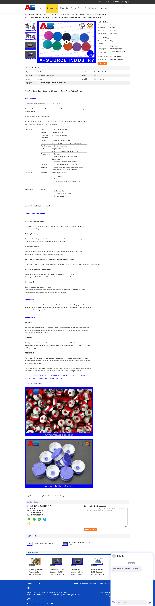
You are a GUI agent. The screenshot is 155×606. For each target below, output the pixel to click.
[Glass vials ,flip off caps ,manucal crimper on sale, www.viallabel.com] (66, 42)
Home (41, 8)
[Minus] (149, 556)
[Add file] (113, 602)
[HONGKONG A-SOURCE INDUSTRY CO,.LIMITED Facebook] (28, 587)
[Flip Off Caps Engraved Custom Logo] (65, 543)
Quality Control (91, 8)
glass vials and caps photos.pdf (37, 206)
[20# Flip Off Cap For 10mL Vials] (29, 543)
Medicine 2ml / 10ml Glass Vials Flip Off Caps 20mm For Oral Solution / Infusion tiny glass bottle (57, 574)
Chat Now (116, 2)
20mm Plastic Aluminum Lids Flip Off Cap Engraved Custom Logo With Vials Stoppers (77, 574)
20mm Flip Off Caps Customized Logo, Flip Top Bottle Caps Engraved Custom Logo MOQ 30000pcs (36, 575)
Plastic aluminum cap (36, 496)
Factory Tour (76, 8)
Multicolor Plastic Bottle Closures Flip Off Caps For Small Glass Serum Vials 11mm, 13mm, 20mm (97, 575)
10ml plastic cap (59, 496)
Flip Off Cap (42, 14)
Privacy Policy (31, 592)
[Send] (149, 602)
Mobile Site (32, 599)
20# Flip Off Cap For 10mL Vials (44, 543)
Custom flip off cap (48, 496)
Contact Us (105, 8)
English (126, 2)
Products (51, 8)
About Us (64, 8)
